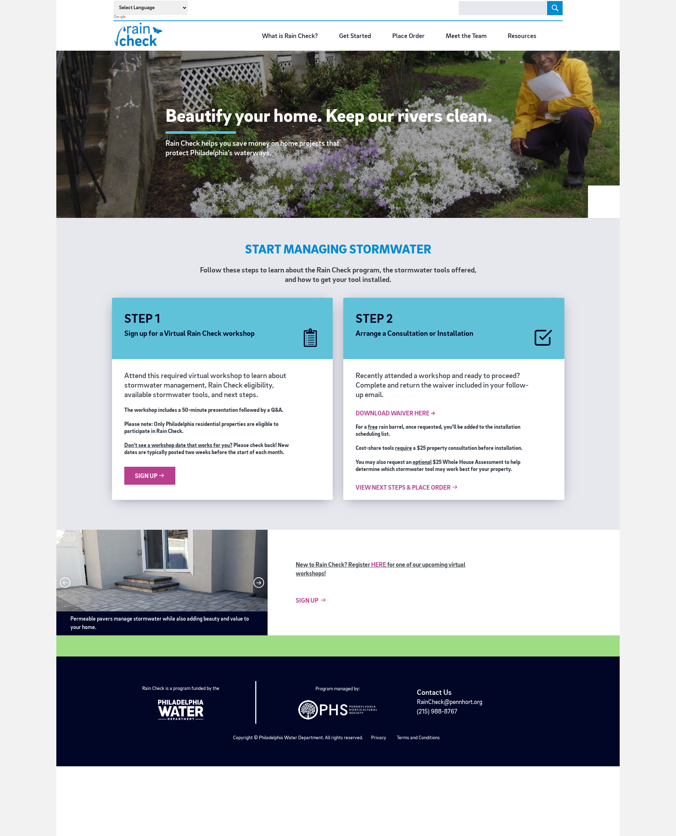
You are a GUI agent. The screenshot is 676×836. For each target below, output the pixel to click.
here (378, 565)
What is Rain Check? (290, 36)
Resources (522, 36)
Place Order (408, 36)
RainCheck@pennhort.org (449, 702)
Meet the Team (466, 36)
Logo (141, 34)
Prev (65, 582)
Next (259, 582)
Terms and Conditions (418, 737)
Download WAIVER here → (396, 413)
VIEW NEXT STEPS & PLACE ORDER (404, 488)
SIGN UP (146, 476)
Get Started (355, 36)
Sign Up (307, 601)
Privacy (378, 737)
